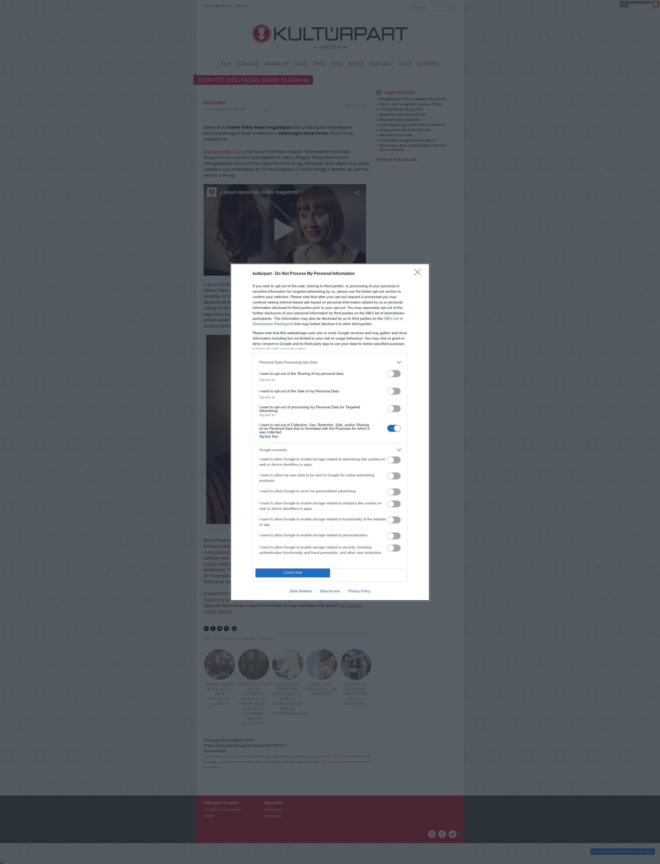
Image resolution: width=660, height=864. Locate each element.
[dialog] (330, 432)
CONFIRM (292, 573)
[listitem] (330, 362)
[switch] (394, 373)
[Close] (419, 274)
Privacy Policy (359, 591)
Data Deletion (301, 591)
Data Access (330, 591)
